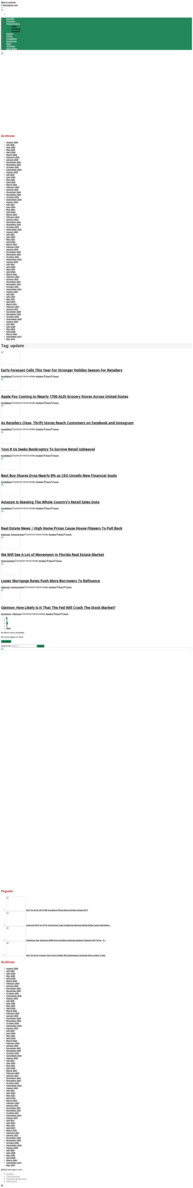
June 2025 (10, 177)
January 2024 (12, 219)
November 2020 (13, 314)
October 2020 (12, 316)
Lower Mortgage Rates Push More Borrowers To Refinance (50, 580)
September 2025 (14, 169)
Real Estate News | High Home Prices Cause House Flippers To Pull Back (61, 528)
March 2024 (11, 214)
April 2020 (10, 331)
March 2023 (11, 244)
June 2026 (10, 147)
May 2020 (10, 329)
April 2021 (10, 301)
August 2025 (12, 172)
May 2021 (10, 299)
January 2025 (12, 189)
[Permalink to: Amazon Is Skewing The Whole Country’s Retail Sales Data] (10, 495)
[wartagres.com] (9, 5)
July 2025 (10, 174)
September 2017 (14, 336)
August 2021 (12, 292)
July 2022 (10, 264)
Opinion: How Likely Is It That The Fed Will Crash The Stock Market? (58, 607)
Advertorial (11, 1181)
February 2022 (12, 277)
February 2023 (12, 247)
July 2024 (10, 204)
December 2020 (13, 311)
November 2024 (13, 194)
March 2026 (11, 155)
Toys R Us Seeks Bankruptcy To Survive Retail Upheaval (48, 449)
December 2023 (13, 222)
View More (6, 641)
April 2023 (10, 242)
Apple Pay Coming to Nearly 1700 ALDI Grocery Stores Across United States (64, 396)
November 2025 (13, 164)
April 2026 (10, 152)
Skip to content (8, 2)
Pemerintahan (17, 534)
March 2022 (11, 274)
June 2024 (10, 207)
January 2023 (12, 249)
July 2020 (10, 324)
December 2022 (13, 252)
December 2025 (13, 162)
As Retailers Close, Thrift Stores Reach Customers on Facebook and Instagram (67, 422)
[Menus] (2, 7)
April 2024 (10, 212)
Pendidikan (6, 376)
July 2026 (10, 145)
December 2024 (13, 192)
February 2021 (12, 306)
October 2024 (12, 197)
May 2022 (10, 269)
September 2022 (14, 259)
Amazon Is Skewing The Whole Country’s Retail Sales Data (50, 502)
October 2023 (12, 227)
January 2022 (12, 279)
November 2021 (13, 284)
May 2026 (10, 150)
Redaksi (10, 1174)
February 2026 (12, 157)
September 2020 (14, 319)
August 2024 (12, 202)
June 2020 (10, 326)
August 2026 (12, 142)
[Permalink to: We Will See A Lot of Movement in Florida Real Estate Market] (10, 548)
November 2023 (13, 224)
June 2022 (10, 267)
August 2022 (12, 262)
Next (8, 628)
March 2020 (11, 334)
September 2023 (14, 229)
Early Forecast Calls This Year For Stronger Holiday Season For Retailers (61, 370)
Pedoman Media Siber (16, 1179)
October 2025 (12, 167)
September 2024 (14, 199)
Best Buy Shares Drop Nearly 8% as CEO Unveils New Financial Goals (59, 475)
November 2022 (13, 254)
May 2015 (10, 339)
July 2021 (10, 294)
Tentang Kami (13, 1176)
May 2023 (10, 239)
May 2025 (10, 179)
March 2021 (11, 304)
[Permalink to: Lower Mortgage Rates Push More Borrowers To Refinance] (10, 574)
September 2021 (14, 289)
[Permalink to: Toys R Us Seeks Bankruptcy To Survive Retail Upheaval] (10, 443)
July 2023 (10, 234)
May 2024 (10, 209)
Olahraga (5, 534)
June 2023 (10, 237)
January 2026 (12, 159)
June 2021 (10, 296)
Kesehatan (6, 614)
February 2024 (12, 217)
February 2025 (12, 187)
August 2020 (12, 321)
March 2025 (11, 184)
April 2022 (10, 272)
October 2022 (12, 257)
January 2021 (12, 309)
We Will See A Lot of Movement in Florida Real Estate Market (52, 554)
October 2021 (12, 287)
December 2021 (13, 282)
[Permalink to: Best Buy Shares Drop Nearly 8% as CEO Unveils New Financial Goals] (10, 469)
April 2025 (10, 182)
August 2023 (12, 232)
